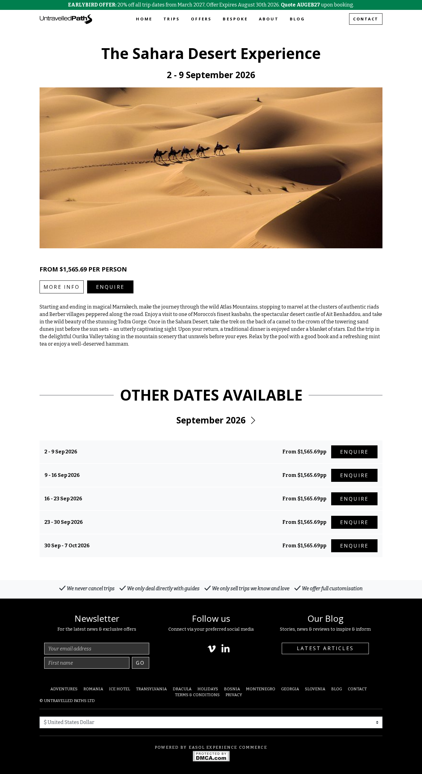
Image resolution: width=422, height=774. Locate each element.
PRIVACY (234, 694)
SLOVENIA (315, 689)
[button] (252, 420)
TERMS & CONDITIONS (197, 694)
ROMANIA (93, 689)
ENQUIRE (110, 287)
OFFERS (201, 19)
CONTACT (365, 19)
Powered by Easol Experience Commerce (211, 747)
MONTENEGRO (260, 689)
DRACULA (182, 689)
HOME (144, 19)
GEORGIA (290, 689)
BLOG (297, 19)
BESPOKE (235, 19)
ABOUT (269, 19)
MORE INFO (62, 287)
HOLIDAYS (207, 689)
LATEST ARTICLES (325, 648)
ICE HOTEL (119, 689)
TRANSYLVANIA (151, 689)
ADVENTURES (64, 689)
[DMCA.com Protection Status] (211, 756)
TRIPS (171, 19)
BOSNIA (232, 689)
